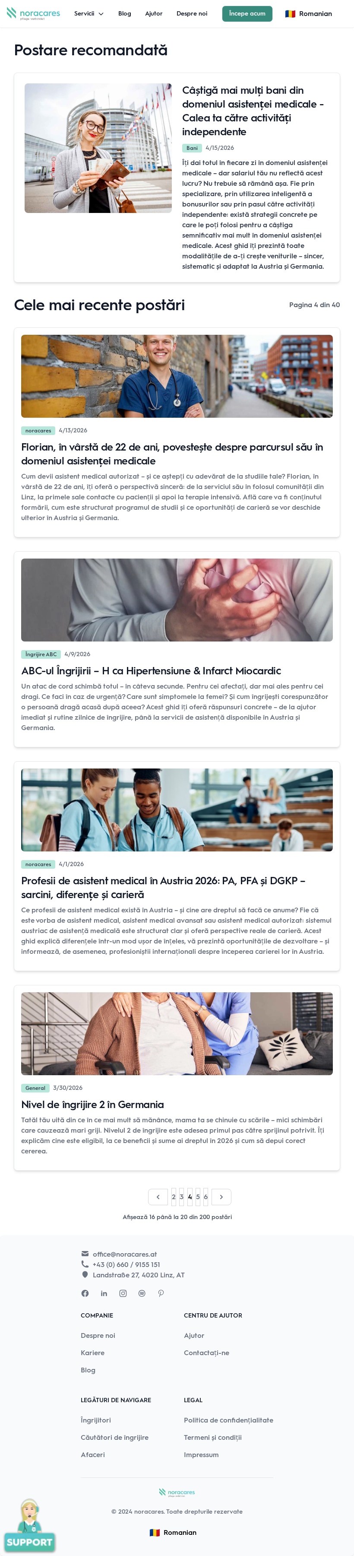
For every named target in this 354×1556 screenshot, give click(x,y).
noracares (149, 1511)
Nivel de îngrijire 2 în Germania (92, 1104)
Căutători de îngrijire (115, 1437)
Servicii (84, 13)
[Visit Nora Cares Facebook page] (85, 1293)
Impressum (201, 1455)
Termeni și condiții (213, 1437)
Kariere (92, 1353)
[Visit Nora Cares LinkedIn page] (104, 1293)
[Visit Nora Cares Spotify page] (142, 1293)
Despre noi (192, 13)
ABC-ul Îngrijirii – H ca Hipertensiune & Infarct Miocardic (151, 670)
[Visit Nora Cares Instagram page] (123, 1293)
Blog (124, 13)
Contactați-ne (206, 1353)
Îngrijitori (96, 1420)
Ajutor (154, 13)
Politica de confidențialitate (228, 1420)
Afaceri (93, 1455)
